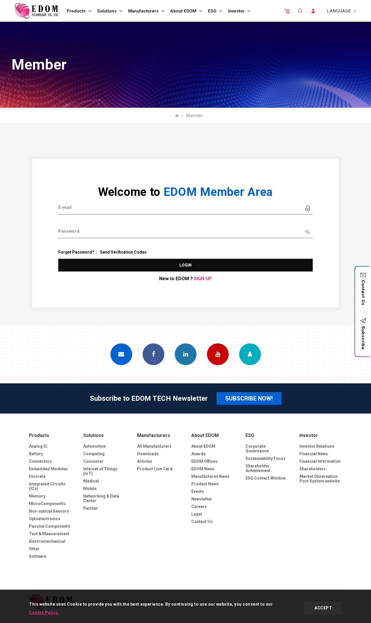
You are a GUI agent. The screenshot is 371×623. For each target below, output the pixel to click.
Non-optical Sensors (49, 511)
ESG (212, 11)
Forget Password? (76, 252)
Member (194, 116)
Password (69, 231)
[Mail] (121, 354)
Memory (37, 496)
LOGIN (185, 265)
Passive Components (49, 526)
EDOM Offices (204, 461)
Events (197, 491)
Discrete (37, 476)
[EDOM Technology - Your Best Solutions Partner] (36, 11)
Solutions (107, 11)
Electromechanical (47, 541)
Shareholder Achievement (257, 468)
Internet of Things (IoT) (100, 471)
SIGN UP (203, 278)
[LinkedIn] (186, 354)
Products (76, 11)
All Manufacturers (154, 446)
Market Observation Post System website (319, 478)
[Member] (250, 354)
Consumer (93, 461)
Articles (144, 461)
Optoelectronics (44, 518)
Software (37, 556)
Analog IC (38, 446)
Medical (91, 481)
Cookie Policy (43, 612)
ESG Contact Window (265, 478)
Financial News (313, 453)
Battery (36, 453)
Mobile (90, 488)
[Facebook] (153, 354)
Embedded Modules (48, 469)
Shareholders (312, 469)
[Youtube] (218, 354)
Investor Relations (316, 446)
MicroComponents (47, 503)
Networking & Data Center (101, 498)
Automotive (94, 446)
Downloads (148, 453)
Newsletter (201, 499)
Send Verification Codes (123, 252)
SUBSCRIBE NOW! (249, 398)
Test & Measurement (49, 533)
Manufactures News (210, 476)
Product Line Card (154, 469)
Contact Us (363, 292)
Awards (198, 453)
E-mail (65, 207)
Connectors (40, 461)
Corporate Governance (257, 448)
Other (34, 549)
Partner (90, 508)
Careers (199, 506)
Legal (196, 514)
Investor (236, 11)
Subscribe (363, 338)
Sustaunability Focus (265, 458)
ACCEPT (323, 608)
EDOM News (202, 469)
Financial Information (320, 461)
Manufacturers (143, 11)
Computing (94, 453)
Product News (205, 484)
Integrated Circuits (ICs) (47, 486)
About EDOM (183, 11)
